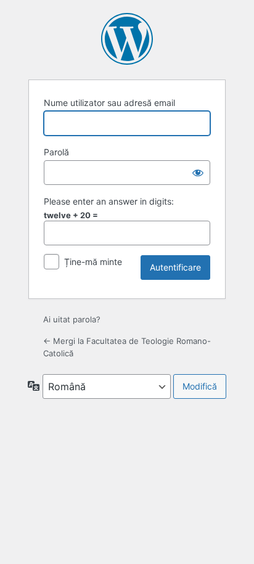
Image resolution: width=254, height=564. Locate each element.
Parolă (56, 152)
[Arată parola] (198, 172)
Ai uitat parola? (71, 319)
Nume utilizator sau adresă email (109, 102)
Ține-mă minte (93, 261)
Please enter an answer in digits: (109, 201)
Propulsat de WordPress (127, 39)
